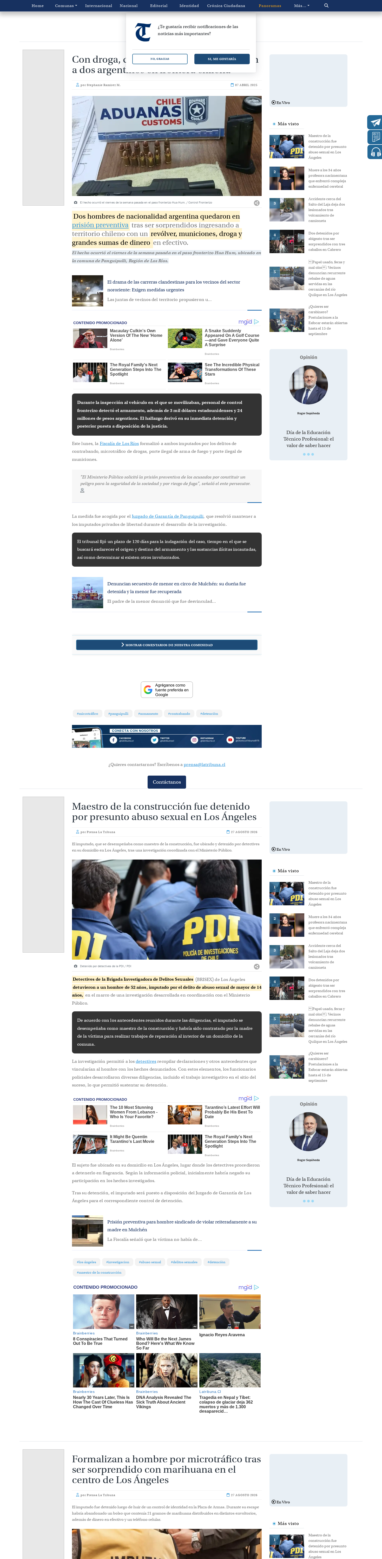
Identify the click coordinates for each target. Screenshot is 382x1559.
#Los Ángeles (86, 1262)
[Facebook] (129, 740)
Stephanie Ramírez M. (104, 85)
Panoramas (270, 5)
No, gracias (159, 59)
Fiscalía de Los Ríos (119, 443)
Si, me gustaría (222, 59)
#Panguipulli (118, 713)
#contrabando (179, 713)
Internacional (98, 5)
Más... (300, 5)
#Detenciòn (209, 713)
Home (38, 5)
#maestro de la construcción (99, 1272)
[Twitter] (167, 740)
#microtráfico (87, 713)
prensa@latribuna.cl (204, 764)
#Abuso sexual (150, 1262)
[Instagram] (205, 740)
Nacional (129, 5)
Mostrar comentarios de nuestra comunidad (169, 645)
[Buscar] (337, 6)
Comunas (64, 5)
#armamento (148, 713)
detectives (146, 1061)
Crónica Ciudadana (226, 5)
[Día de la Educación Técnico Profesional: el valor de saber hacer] (308, 384)
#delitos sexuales (184, 1262)
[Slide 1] (304, 454)
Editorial (159, 5)
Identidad (189, 5)
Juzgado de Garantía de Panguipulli (167, 516)
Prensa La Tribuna (101, 832)
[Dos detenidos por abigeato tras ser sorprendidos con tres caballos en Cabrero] (288, 241)
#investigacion (117, 1262)
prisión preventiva (100, 225)
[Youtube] (243, 740)
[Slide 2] (308, 454)
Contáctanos (167, 782)
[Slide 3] (312, 454)
